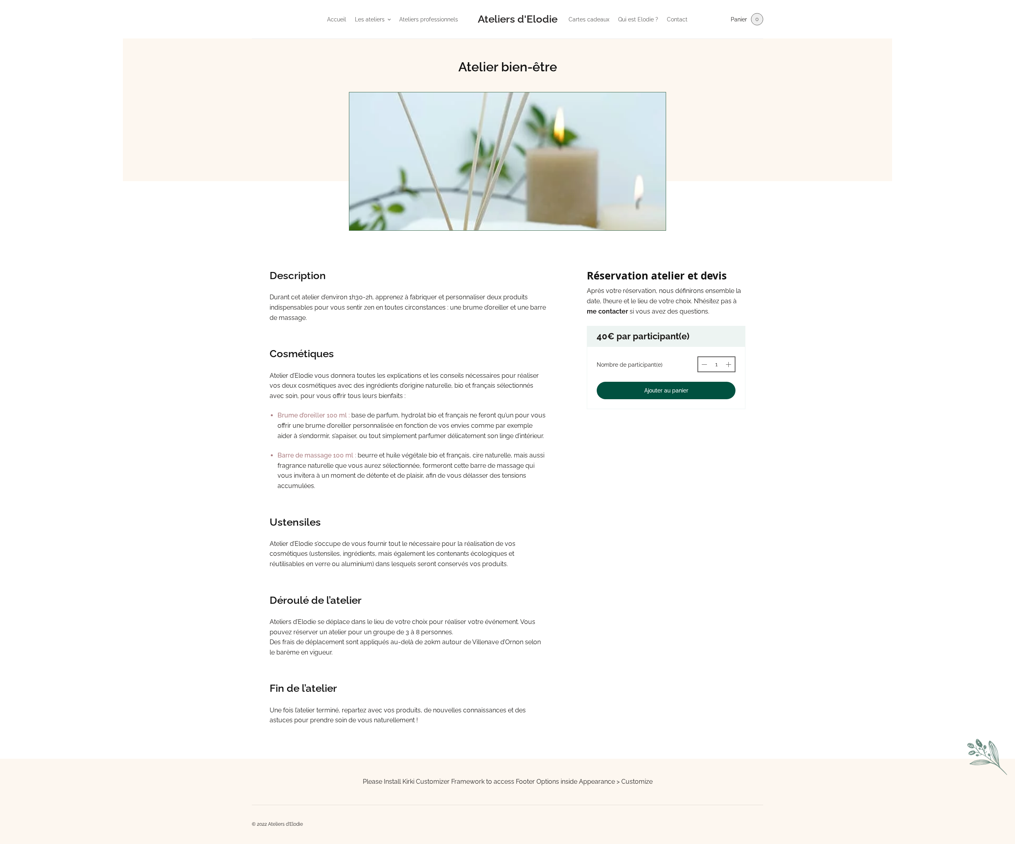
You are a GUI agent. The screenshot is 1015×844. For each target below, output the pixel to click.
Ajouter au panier (666, 390)
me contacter (607, 311)
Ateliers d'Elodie (517, 19)
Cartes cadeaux (589, 19)
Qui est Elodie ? (638, 19)
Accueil (336, 19)
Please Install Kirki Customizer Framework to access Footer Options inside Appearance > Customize (508, 781)
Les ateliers (370, 19)
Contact (677, 19)
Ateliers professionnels (428, 19)
